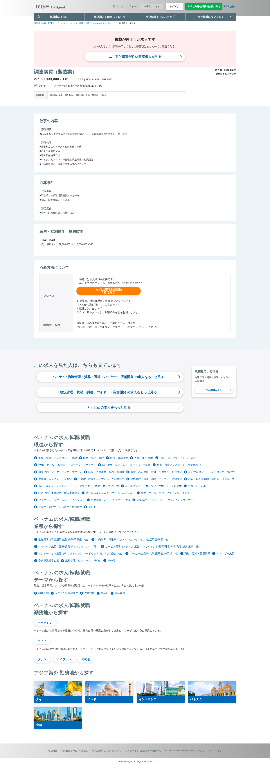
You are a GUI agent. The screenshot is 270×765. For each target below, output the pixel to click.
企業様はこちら (151, 6)
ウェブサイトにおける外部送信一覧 (143, 750)
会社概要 (52, 750)
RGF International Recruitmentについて (184, 750)
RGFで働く (230, 6)
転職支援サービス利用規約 (75, 750)
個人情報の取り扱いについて (106, 750)
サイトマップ (215, 750)
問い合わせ (118, 6)
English (133, 6)
